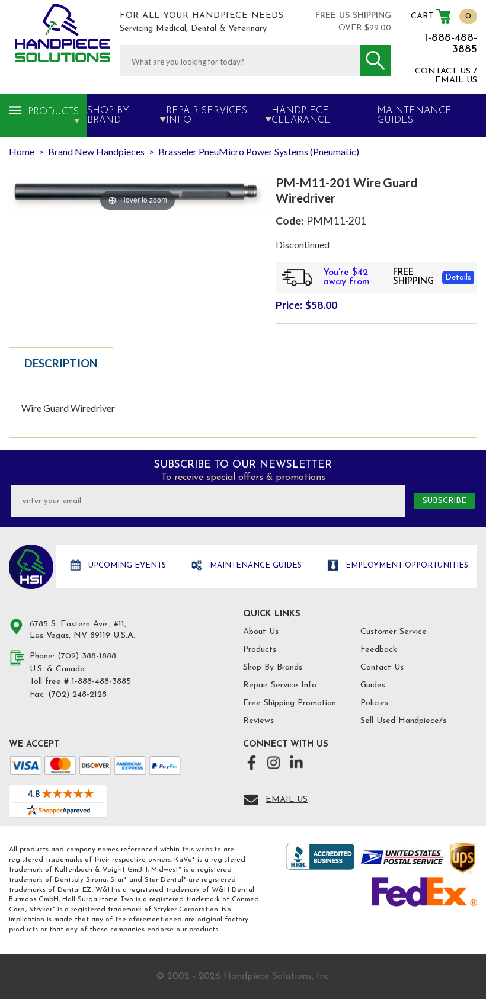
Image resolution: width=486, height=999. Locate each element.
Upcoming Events (126, 565)
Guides (372, 685)
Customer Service (393, 631)
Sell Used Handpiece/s (403, 720)
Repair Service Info (279, 685)
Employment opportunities (405, 565)
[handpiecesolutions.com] (62, 33)
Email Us (287, 799)
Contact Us (382, 667)
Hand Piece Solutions (31, 567)
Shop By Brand (108, 115)
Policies (374, 703)
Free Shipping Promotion (289, 703)
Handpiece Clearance (301, 115)
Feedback (378, 649)
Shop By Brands (272, 667)
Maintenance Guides (254, 565)
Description (61, 363)
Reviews (258, 720)
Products (53, 112)
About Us (261, 631)
